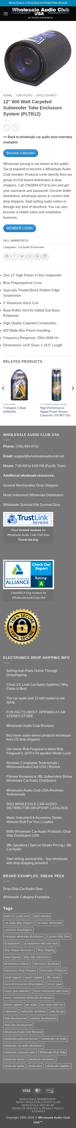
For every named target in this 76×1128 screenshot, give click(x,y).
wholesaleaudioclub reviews (21, 1038)
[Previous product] (15, 127)
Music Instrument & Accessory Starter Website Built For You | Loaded (34, 819)
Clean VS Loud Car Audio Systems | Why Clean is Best (37, 686)
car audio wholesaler (49, 922)
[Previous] (3, 396)
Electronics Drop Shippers (20, 970)
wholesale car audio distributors (23, 1045)
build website (42, 916)
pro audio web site (52, 1004)
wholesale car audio (54, 1038)
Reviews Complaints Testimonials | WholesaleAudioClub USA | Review (33, 765)
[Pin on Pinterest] (37, 256)
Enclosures (47, 95)
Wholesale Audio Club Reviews (30, 726)
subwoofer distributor (33, 1011)
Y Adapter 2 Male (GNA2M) (14, 409)
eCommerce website (16, 963)
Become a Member (21, 153)
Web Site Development (18, 1025)
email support (12, 977)
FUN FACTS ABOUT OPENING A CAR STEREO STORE (35, 714)
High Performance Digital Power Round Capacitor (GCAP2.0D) (55, 411)
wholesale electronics (42, 1059)
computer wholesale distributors (23, 936)
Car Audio (24, 95)
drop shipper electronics (19, 950)
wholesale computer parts (20, 1052)
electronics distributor (46, 963)
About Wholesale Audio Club (38, 1102)
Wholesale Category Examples (26, 897)
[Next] (72, 396)
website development (44, 1018)
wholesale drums (14, 1059)
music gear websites (17, 991)
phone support (13, 1004)
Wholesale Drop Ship (52, 1052)
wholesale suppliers (58, 1066)
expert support (33, 977)
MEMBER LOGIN (20, 228)
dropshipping (12, 957)
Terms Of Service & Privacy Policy (38, 1108)
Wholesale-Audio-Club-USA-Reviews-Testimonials (35, 792)
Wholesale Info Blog (38, 1105)
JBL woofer (53, 977)
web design (57, 1011)
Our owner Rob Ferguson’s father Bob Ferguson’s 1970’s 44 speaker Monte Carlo (38, 751)
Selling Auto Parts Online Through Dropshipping (31, 673)
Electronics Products (53, 970)
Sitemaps (38, 1111)
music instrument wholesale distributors (28, 997)
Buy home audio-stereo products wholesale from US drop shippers (38, 737)
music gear (55, 984)
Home (7, 95)
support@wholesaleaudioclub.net (39, 456)
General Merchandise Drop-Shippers (30, 485)
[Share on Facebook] (14, 256)
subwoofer (10, 1011)
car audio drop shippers (18, 922)
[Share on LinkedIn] (45, 256)
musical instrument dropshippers (24, 984)
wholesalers (35, 1066)
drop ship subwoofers (37, 957)
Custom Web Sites (58, 936)
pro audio (31, 1004)
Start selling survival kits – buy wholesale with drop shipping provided (37, 861)
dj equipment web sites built (41, 943)
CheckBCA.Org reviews (26, 592)
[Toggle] (70, 896)
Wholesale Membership (37, 1099)
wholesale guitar (14, 1066)
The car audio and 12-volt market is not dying (35, 700)
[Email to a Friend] (29, 256)
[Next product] (7, 127)
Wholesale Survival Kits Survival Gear (31, 504)
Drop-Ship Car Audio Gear (23, 889)
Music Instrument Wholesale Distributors (33, 495)
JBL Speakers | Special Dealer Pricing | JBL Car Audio (39, 847)
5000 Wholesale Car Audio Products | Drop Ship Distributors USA (38, 833)
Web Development (15, 1018)
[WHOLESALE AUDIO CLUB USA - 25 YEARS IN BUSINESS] (40, 11)
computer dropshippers (18, 929)
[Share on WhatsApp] (7, 256)
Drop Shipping (46, 950)
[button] (5, 13)
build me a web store (17, 916)
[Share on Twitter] (22, 256)
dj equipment (12, 943)
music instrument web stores (51, 991)
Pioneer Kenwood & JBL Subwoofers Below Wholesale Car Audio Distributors (39, 778)
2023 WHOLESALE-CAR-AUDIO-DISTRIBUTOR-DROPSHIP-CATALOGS (37, 806)
